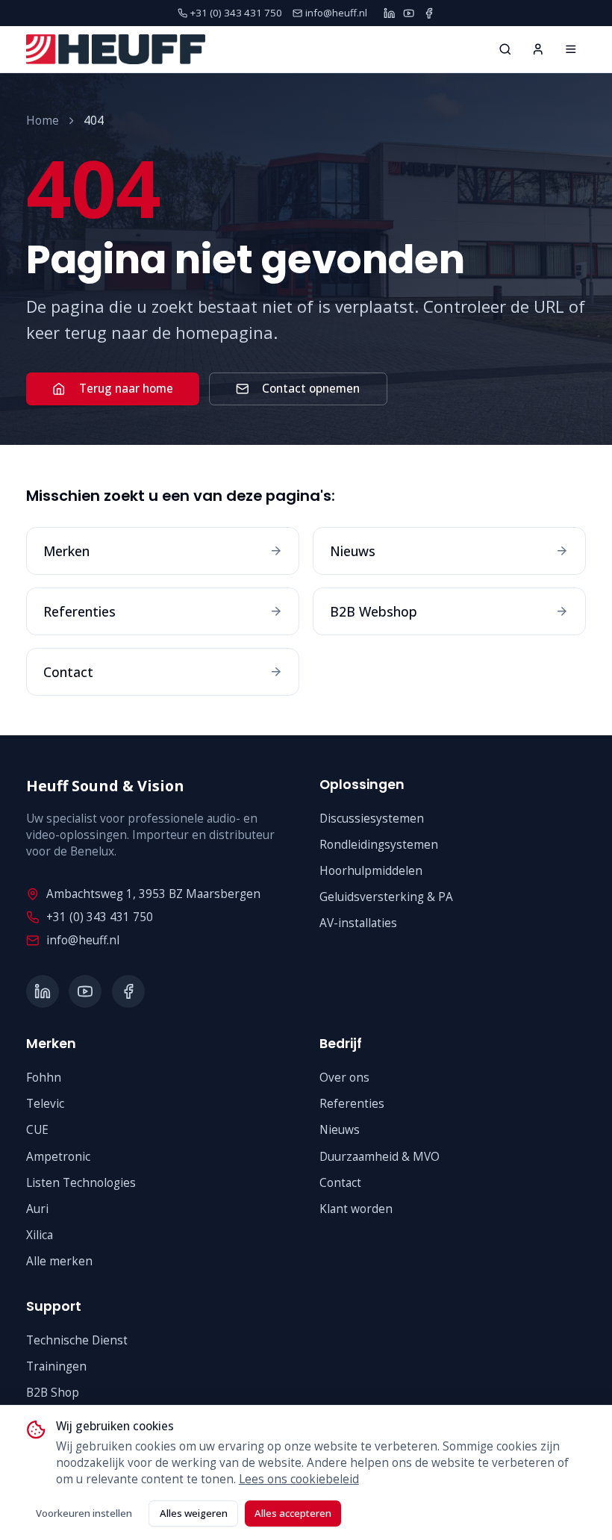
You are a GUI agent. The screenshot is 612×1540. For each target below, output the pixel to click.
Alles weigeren (194, 1513)
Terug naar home (126, 388)
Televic (45, 1104)
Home (42, 120)
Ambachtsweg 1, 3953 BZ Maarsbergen (153, 894)
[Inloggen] (538, 49)
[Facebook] (428, 13)
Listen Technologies (81, 1183)
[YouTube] (408, 13)
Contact (340, 1183)
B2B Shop (52, 1392)
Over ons (344, 1077)
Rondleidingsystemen (378, 844)
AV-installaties (358, 923)
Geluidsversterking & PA (386, 897)
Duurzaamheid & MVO (379, 1157)
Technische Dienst (77, 1340)
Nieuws (339, 1130)
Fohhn (43, 1077)
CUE (37, 1130)
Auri (37, 1209)
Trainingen (56, 1366)
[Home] (571, 49)
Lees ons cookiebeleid (299, 1479)
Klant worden (356, 1209)
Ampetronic (58, 1157)
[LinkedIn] (389, 13)
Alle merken (59, 1261)
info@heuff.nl (82, 940)
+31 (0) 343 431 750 (99, 917)
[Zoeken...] (505, 49)
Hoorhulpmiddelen (370, 871)
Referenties (351, 1104)
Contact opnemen (311, 388)
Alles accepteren (293, 1513)
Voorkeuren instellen (84, 1513)
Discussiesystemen (371, 818)
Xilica (39, 1235)
